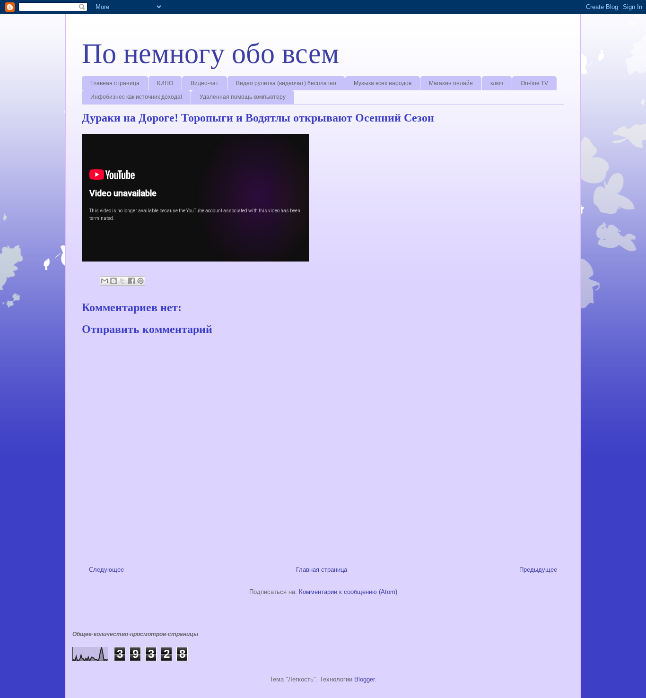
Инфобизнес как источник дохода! (136, 97)
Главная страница (115, 83)
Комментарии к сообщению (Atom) (348, 591)
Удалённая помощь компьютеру (243, 97)
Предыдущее (538, 569)
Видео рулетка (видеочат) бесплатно (286, 83)
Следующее (106, 569)
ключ (496, 83)
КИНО (165, 83)
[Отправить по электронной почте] (104, 281)
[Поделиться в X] (122, 281)
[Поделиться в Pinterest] (140, 281)
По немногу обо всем (210, 53)
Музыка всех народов (382, 83)
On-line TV (534, 83)
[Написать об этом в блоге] (113, 281)
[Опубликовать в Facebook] (131, 281)
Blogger (364, 679)
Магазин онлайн (451, 83)
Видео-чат (204, 83)
